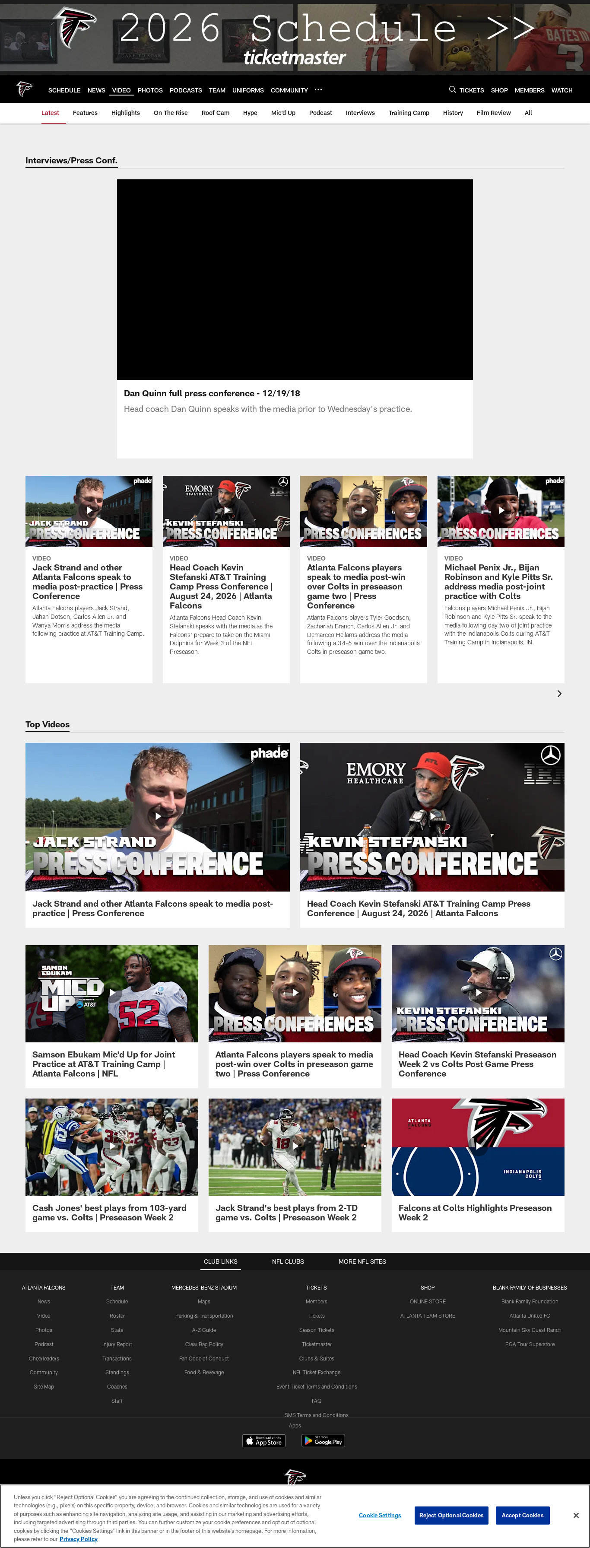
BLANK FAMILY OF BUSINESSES (530, 1287)
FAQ (316, 1401)
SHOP (428, 1287)
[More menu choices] (318, 89)
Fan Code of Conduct (204, 1358)
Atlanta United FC (530, 1315)
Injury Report (117, 1344)
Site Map (44, 1386)
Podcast (44, 1344)
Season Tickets (316, 1330)
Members (316, 1301)
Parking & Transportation (204, 1315)
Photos (43, 1330)
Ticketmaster (317, 1344)
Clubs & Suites (316, 1358)
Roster (117, 1315)
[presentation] (561, 694)
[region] (295, 1516)
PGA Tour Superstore (530, 1344)
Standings (117, 1372)
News (44, 1301)
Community (44, 1372)
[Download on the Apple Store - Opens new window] (264, 1441)
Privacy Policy (79, 1538)
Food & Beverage (204, 1372)
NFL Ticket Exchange (316, 1372)
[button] (267, 279)
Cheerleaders (44, 1358)
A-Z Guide (204, 1330)
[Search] (452, 89)
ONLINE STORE (428, 1301)
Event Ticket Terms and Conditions (316, 1386)
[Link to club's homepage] (24, 89)
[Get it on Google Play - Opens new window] (323, 1445)
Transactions (117, 1358)
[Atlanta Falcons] (295, 1481)
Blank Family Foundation (529, 1301)
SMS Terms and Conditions (317, 1415)
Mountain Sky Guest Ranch (529, 1330)
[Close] (576, 1515)
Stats (117, 1330)
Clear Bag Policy (204, 1344)
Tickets (316, 1315)
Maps (204, 1301)
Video (44, 1315)
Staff (117, 1401)
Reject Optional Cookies (451, 1515)
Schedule (117, 1301)
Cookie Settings (380, 1515)
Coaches (117, 1386)
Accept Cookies (523, 1515)
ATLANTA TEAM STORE (427, 1315)
